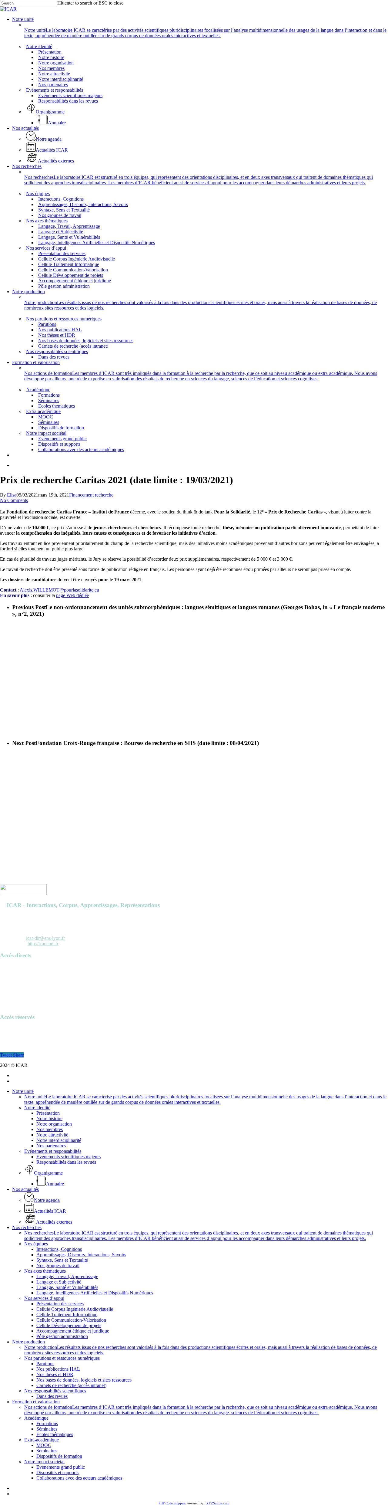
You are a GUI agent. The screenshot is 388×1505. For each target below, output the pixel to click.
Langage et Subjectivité (58, 1281)
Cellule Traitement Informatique (66, 1314)
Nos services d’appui (44, 1298)
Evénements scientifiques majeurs (68, 1156)
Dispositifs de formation (59, 1456)
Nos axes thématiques (45, 1271)
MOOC (43, 1445)
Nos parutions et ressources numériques (62, 1358)
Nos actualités (25, 1189)
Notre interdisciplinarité (58, 1140)
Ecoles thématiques (54, 1434)
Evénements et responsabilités (52, 1151)
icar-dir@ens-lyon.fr (45, 938)
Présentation (48, 1113)
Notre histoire (49, 1118)
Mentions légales (16, 999)
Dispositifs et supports (57, 1472)
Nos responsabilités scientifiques (55, 1390)
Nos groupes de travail (57, 1265)
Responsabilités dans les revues (66, 1162)
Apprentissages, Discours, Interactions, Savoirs (81, 1254)
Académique (36, 1418)
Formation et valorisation (36, 1401)
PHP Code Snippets (172, 1503)
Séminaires (46, 1428)
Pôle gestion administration (62, 1336)
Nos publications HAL (58, 1369)
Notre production (28, 1341)
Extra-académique (41, 1439)
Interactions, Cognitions (59, 1249)
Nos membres (49, 1129)
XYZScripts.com (217, 1503)
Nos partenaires (51, 1145)
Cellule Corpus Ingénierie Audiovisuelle (74, 1309)
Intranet (7, 1034)
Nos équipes (36, 1243)
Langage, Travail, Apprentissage (67, 1276)
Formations (47, 1423)
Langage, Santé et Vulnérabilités (67, 1287)
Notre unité (23, 1091)
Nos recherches (27, 1227)
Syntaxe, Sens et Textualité (62, 1260)
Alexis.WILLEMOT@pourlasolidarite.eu (59, 589)
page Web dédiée (72, 595)
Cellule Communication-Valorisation (71, 1320)
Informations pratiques (21, 989)
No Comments (14, 500)
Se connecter (12, 1028)
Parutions (9, 978)
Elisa (11, 494)
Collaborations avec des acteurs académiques (79, 1477)
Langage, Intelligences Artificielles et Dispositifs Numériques (94, 1292)
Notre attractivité (52, 1134)
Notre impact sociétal (44, 1461)
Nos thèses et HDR (54, 1374)
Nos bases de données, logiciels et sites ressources (84, 1379)
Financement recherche (91, 494)
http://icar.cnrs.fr (43, 943)
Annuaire (9, 967)
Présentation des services (60, 1303)
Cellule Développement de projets (68, 1325)
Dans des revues (52, 1396)
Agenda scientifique (19, 972)
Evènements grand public (60, 1467)
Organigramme (14, 994)
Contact (7, 1005)
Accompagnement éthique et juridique (72, 1330)
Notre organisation (54, 1123)
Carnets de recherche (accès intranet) (71, 1385)
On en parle (11, 983)
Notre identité (37, 1107)
